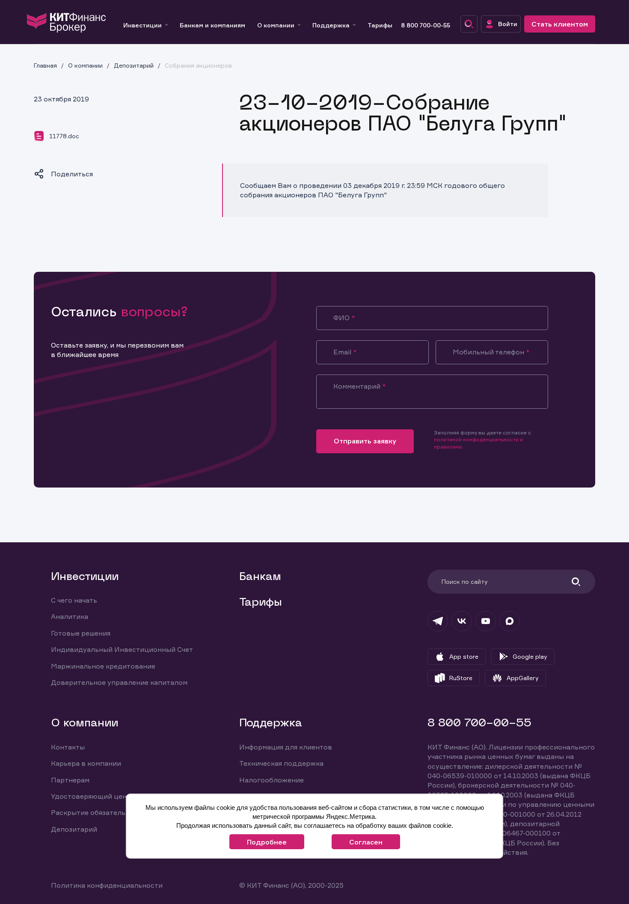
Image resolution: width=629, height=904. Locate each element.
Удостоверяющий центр (93, 796)
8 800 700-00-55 (425, 25)
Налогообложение (271, 780)
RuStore (460, 677)
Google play (530, 656)
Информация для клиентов (285, 747)
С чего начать (74, 600)
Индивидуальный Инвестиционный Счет (122, 649)
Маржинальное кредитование (103, 666)
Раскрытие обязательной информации (117, 812)
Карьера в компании (86, 763)
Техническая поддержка (281, 763)
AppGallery (523, 677)
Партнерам (70, 780)
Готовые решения (80, 633)
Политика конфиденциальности (107, 885)
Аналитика (69, 616)
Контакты (68, 747)
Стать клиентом (559, 24)
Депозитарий (74, 829)
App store (463, 656)
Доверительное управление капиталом (119, 682)
